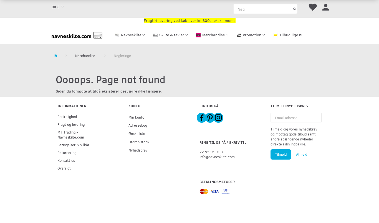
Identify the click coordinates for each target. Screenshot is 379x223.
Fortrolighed (67, 116)
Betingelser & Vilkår (73, 144)
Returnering (66, 152)
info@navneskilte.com (217, 156)
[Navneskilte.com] (77, 35)
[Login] (326, 7)
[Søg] (294, 9)
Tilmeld (281, 154)
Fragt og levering (71, 124)
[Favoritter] (312, 7)
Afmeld (301, 154)
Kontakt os (66, 160)
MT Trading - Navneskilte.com (70, 134)
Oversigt (64, 168)
